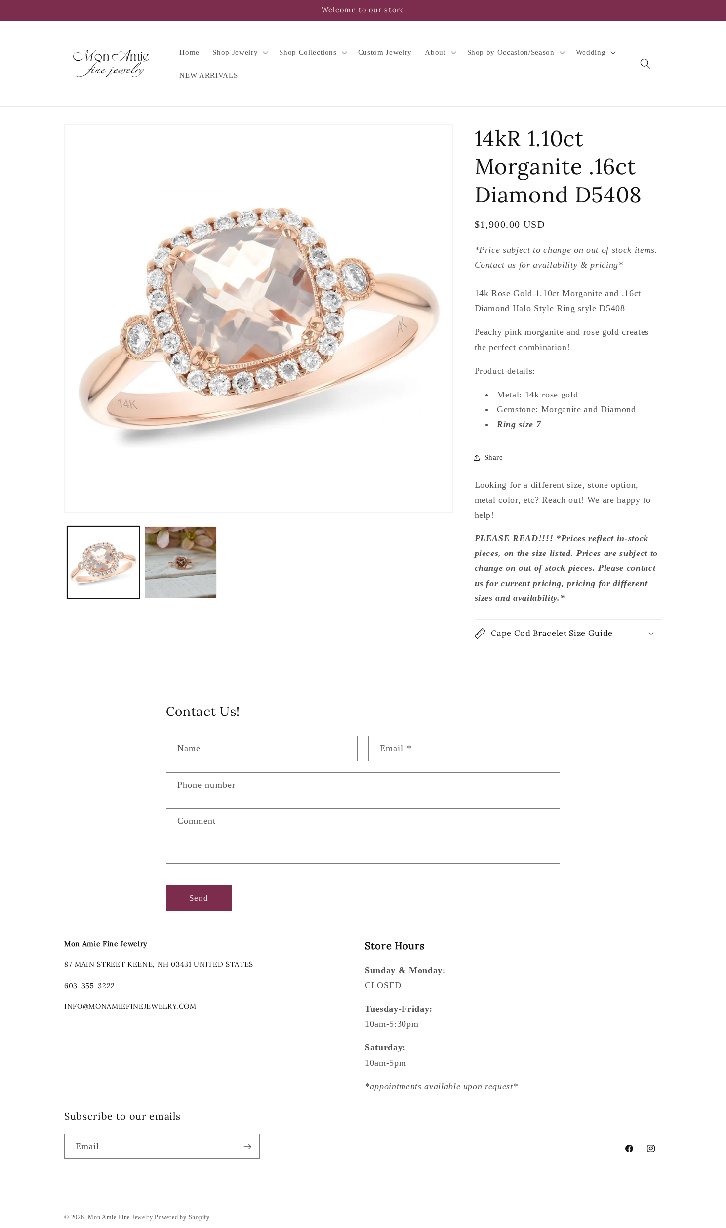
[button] (239, 52)
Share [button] (493, 457)
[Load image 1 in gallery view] (103, 562)
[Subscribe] (247, 1146)
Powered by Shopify (182, 1216)
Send (198, 898)
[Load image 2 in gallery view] (181, 562)
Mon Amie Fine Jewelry (120, 1216)
